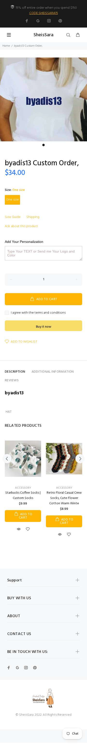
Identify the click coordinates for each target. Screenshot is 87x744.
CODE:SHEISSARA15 (43, 13)
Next (80, 458)
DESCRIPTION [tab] (15, 372)
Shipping (32, 217)
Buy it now (43, 327)
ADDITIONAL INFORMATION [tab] (53, 372)
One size (12, 199)
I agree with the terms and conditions (38, 313)
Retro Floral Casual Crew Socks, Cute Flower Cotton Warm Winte (64, 498)
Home (6, 45)
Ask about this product (21, 226)
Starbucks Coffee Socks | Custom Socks (23, 495)
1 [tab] (43, 145)
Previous (7, 458)
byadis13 (14, 393)
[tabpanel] (43, 99)
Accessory (23, 487)
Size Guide (13, 217)
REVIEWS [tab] (12, 380)
